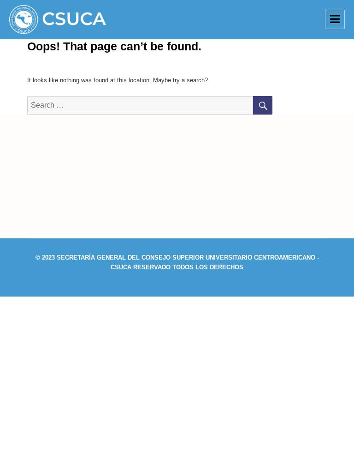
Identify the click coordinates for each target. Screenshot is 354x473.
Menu (335, 19)
